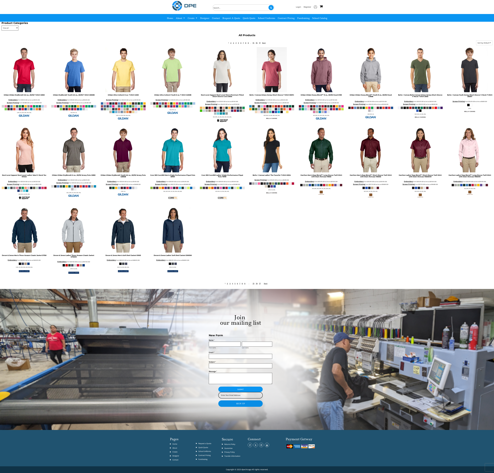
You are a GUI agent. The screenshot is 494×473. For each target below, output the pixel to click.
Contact (175, 460)
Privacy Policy (229, 452)
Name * (211, 340)
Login (298, 7)
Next (264, 43)
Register (307, 7)
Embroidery (13, 100)
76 (256, 43)
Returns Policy (229, 444)
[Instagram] (261, 445)
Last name (245, 348)
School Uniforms (204, 451)
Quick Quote (203, 447)
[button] (180, 18)
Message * (213, 371)
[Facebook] (250, 445)
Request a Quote (204, 443)
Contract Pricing (204, 455)
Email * (211, 352)
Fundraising (202, 459)
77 (260, 43)
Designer (175, 456)
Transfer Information (232, 456)
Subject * (212, 362)
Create (174, 452)
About (174, 448)
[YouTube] (267, 445)
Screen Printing (13, 103)
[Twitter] (255, 445)
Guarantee (228, 448)
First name (212, 348)
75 (253, 43)
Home (174, 444)
